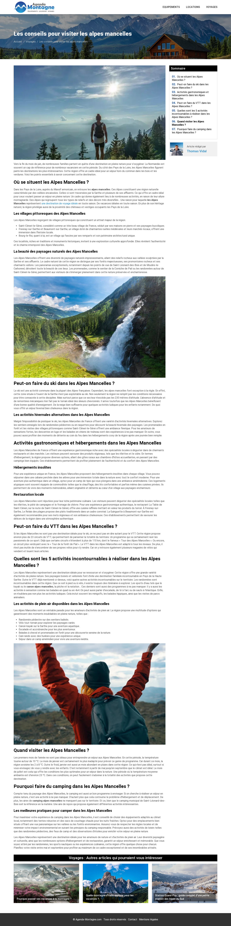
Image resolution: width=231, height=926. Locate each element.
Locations (193, 7)
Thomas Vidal (197, 151)
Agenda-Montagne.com (89, 919)
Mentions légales (148, 919)
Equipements (171, 7)
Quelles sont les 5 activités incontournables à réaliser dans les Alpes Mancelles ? (191, 114)
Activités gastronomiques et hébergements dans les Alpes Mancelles (190, 95)
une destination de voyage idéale (59, 203)
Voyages (211, 7)
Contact (132, 919)
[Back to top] (222, 917)
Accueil (18, 41)
